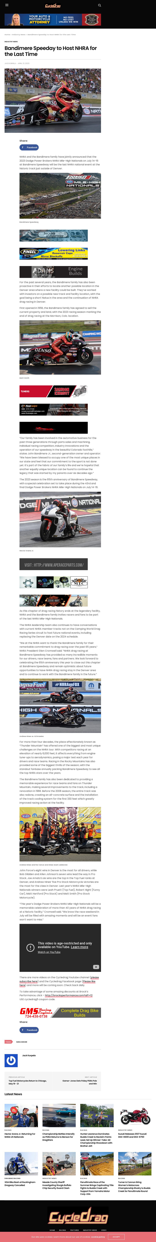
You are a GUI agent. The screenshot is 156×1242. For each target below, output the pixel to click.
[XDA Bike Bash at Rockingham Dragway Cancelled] (21, 1163)
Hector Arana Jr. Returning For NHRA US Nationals (20, 1135)
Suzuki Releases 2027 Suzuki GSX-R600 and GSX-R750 (132, 1135)
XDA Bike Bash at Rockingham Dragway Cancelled (20, 1184)
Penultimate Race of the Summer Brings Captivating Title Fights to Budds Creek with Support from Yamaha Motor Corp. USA (96, 1188)
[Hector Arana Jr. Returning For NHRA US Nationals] (21, 1115)
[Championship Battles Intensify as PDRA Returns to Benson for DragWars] (59, 1115)
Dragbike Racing (13, 1178)
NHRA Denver (21, 1042)
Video (103, 1230)
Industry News (11, 41)
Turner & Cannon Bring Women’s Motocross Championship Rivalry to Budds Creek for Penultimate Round (134, 1187)
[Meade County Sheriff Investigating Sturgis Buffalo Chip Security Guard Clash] (59, 1163)
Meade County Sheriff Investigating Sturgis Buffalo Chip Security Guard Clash (57, 1185)
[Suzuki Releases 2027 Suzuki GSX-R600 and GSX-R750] (135, 1115)
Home (52, 1230)
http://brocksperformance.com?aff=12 (68, 995)
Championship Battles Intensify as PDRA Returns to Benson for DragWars (59, 1136)
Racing (8, 1130)
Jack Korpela (10, 63)
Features (74, 1230)
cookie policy (98, 1236)
